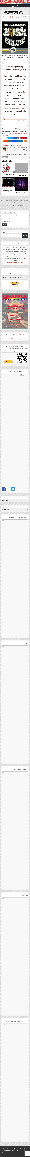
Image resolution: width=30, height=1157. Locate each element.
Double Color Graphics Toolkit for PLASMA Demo (8, 190)
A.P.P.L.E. (11, 16)
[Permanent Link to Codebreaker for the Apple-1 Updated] (21, 168)
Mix (26, 141)
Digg (15, 141)
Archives (4, 497)
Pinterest (24, 138)
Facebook (17, 138)
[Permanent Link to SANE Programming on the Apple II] (8, 168)
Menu (16, 6)
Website (6, 157)
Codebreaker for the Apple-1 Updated (22, 174)
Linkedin (20, 141)
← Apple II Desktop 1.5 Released (15, 205)
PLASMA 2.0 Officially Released (21, 193)
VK (10, 141)
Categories (4, 507)
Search (3, 232)
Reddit (6, 141)
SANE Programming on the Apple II (8, 175)
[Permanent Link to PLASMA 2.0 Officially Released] (21, 184)
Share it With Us (20, 335)
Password (4, 218)
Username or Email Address (8, 212)
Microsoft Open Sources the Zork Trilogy (15, 12)
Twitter (10, 138)
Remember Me (6, 221)
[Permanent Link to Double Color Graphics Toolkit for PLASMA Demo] (8, 182)
